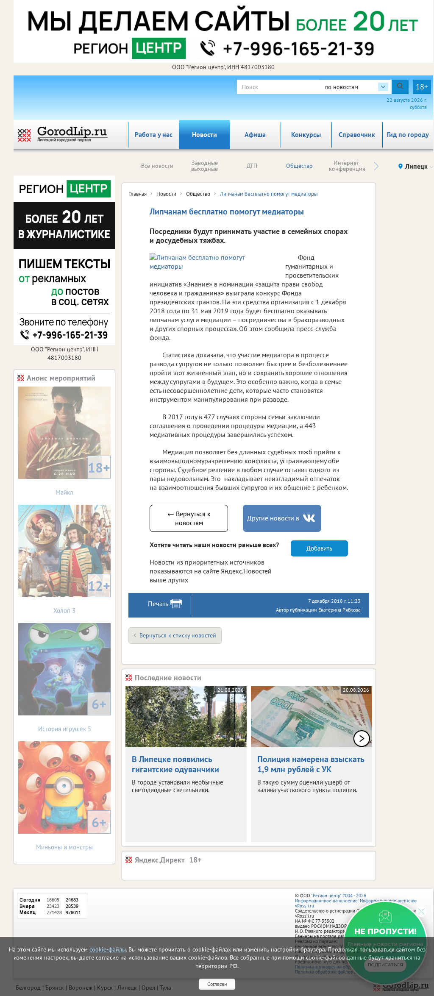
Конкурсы (306, 134)
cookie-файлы (107, 949)
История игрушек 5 (72, 714)
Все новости (157, 166)
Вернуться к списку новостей (177, 635)
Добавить (319, 548)
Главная (137, 194)
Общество (299, 166)
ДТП (252, 166)
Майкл (83, 477)
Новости (204, 134)
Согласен (217, 984)
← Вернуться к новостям (189, 518)
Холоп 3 (81, 596)
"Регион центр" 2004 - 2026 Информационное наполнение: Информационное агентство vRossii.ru (356, 901)
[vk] (310, 518)
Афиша (255, 134)
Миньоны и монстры (71, 832)
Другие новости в (273, 518)
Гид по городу (408, 134)
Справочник (357, 134)
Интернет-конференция (347, 165)
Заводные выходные (204, 165)
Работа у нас (153, 134)
